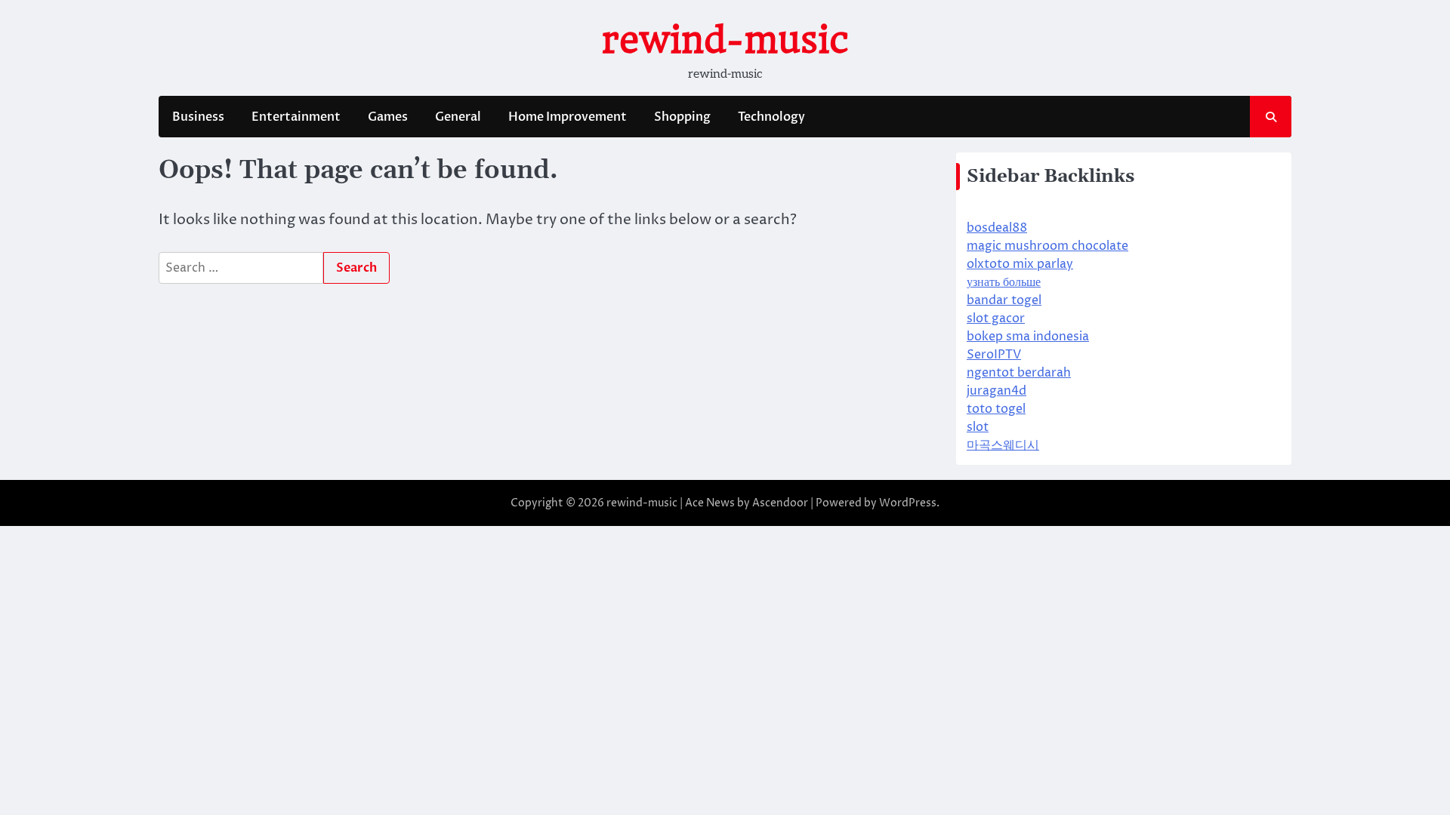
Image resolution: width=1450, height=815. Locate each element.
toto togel (996, 409)
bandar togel (1004, 300)
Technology (771, 117)
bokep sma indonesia (1028, 336)
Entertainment (296, 117)
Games (388, 117)
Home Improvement (567, 117)
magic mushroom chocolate (1047, 246)
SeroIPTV (994, 354)
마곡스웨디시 (1003, 445)
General (458, 117)
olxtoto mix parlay (1020, 264)
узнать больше (1004, 282)
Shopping (682, 117)
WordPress (907, 503)
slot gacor (996, 318)
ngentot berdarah (1019, 372)
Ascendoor (780, 503)
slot (978, 427)
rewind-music (725, 40)
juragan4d (996, 391)
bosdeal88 (997, 228)
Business (198, 117)
